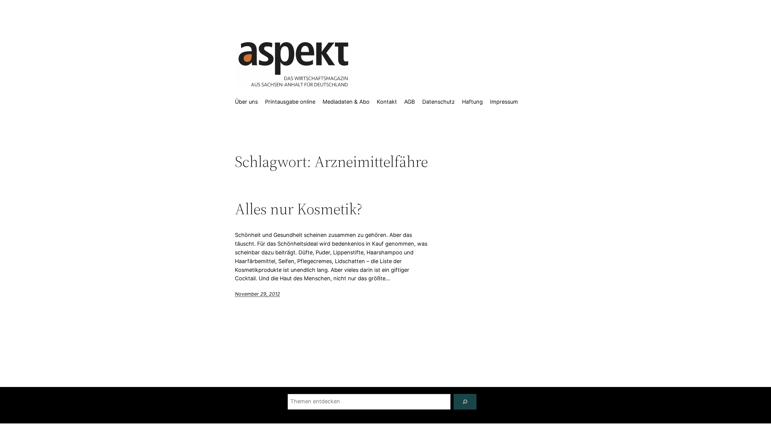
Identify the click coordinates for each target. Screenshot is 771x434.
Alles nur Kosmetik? (298, 209)
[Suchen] (465, 402)
